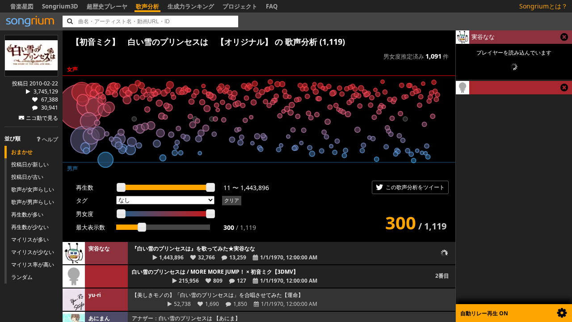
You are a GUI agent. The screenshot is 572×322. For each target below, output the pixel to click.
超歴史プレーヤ (107, 6)
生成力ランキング (191, 6)
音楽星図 (22, 6)
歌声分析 (147, 6)
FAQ (272, 6)
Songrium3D (60, 6)
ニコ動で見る (42, 118)
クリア (231, 200)
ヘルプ (50, 139)
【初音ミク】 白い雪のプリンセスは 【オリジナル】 (172, 41)
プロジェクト (240, 6)
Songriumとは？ (543, 6)
